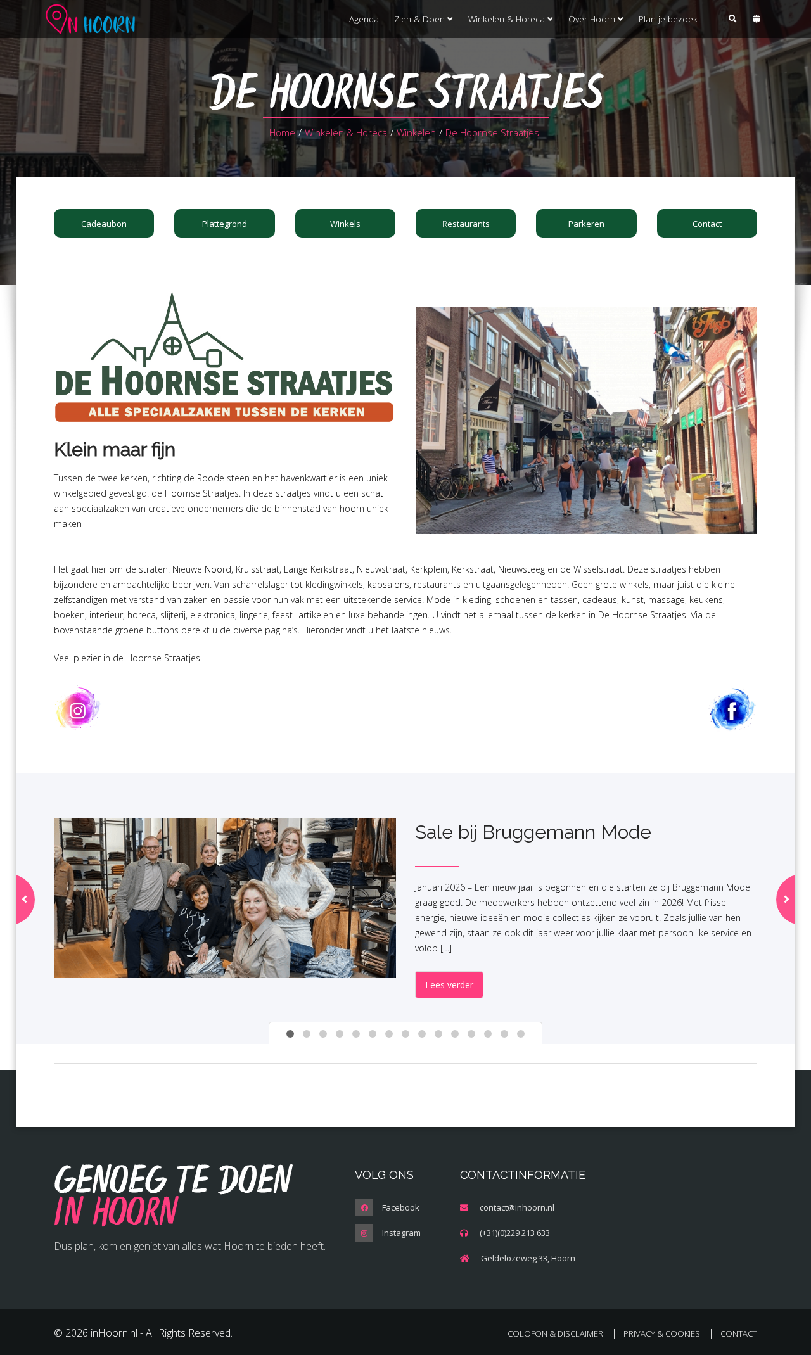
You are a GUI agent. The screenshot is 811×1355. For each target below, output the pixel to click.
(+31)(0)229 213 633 (515, 1232)
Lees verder (449, 985)
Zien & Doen (420, 19)
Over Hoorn (593, 19)
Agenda (364, 19)
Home (282, 132)
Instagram (401, 1232)
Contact (738, 1333)
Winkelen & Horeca (507, 19)
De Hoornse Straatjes (492, 132)
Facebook (400, 1207)
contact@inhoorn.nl (517, 1207)
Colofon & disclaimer (555, 1333)
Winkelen (416, 132)
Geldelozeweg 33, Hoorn (528, 1258)
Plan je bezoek (668, 19)
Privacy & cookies (661, 1333)
